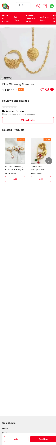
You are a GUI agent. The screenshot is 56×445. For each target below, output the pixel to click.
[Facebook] (52, 89)
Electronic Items (44, 18)
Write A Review (28, 120)
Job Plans (16, 18)
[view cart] (44, 6)
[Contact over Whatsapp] (52, 6)
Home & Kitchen (5, 18)
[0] (44, 6)
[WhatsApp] (47, 89)
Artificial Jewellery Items (30, 18)
